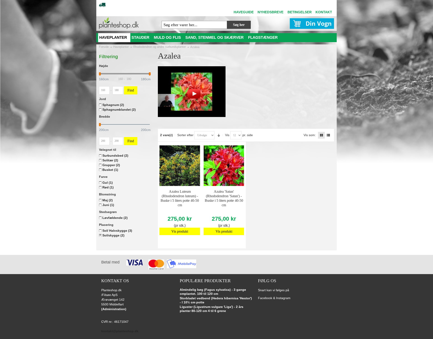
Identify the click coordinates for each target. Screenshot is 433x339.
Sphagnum (113, 105)
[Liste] (328, 135)
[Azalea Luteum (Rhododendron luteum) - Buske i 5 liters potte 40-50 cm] (179, 165)
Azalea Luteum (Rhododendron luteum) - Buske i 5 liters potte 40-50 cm (180, 198)
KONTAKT (324, 12)
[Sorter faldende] (218, 135)
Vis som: (310, 135)
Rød (108, 187)
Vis (227, 135)
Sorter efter (185, 135)
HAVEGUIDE (244, 12)
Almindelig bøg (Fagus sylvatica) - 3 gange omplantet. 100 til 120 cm (213, 291)
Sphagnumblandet (119, 109)
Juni (108, 205)
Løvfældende (115, 218)
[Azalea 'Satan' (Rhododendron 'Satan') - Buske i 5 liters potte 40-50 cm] (224, 165)
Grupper (111, 165)
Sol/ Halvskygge (117, 230)
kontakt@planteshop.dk (119, 331)
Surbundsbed (115, 155)
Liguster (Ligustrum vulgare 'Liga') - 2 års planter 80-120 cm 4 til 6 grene (211, 309)
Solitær (110, 160)
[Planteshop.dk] (119, 23)
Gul (107, 182)
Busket (110, 170)
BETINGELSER (300, 12)
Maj (107, 200)
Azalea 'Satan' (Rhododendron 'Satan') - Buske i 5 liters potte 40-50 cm (224, 198)
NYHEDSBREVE (270, 12)
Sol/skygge (113, 235)
